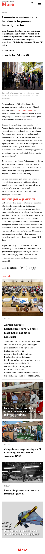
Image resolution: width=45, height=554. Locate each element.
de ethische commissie (23, 110)
